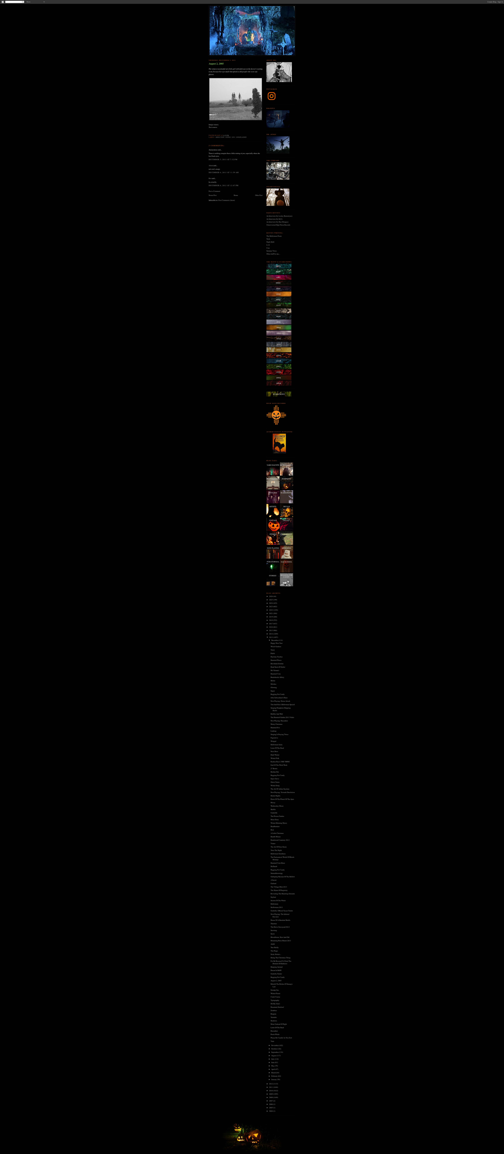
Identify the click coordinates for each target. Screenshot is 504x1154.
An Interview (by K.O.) (274, 219)
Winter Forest (275, 993)
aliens (228, 137)
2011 (271, 1087)
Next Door (274, 751)
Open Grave (275, 778)
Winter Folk (275, 758)
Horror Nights (275, 796)
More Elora (275, 819)
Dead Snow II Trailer (278, 667)
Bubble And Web (277, 714)
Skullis (273, 809)
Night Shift (270, 242)
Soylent (273, 897)
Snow (273, 934)
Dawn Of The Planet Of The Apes (282, 799)
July (273, 1059)
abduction (220, 137)
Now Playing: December (279, 721)
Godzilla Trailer (276, 974)
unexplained (241, 137)
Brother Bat (275, 772)
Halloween (274, 904)
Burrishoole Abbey (277, 677)
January (274, 1079)
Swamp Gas (275, 990)
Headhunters (275, 826)
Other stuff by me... (273, 254)
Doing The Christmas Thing (280, 957)
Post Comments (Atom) (226, 200)
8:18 (268, 245)
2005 (271, 1107)
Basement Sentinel (277, 1007)
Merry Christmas (276, 724)
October (274, 1049)
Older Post (258, 195)
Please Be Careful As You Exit (281, 1038)
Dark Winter (275, 755)
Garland (273, 883)
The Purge (274, 951)
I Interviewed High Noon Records (278, 225)
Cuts (268, 248)
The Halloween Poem (274, 236)
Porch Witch (275, 1034)
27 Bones (274, 768)
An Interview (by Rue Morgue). (277, 222)
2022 (271, 610)
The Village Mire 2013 (279, 887)
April (273, 1069)
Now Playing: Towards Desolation (283, 792)
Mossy (273, 802)
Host (272, 830)
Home (236, 195)
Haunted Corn (276, 674)
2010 (271, 1090)
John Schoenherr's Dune (279, 697)
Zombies (274, 1010)
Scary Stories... (276, 954)
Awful (273, 944)
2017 (271, 623)
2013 (271, 637)
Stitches (273, 684)
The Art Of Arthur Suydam (280, 789)
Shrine (273, 680)
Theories (274, 923)
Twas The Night (276, 850)
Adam (211, 165)
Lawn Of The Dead (277, 748)
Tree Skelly (275, 947)
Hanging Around (277, 967)
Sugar (273, 691)
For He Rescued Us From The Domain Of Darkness (281, 962)
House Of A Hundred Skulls (280, 920)
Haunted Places (276, 660)
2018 (271, 620)
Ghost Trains (275, 782)
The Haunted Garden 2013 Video (282, 717)
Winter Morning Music (279, 823)
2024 (271, 603)
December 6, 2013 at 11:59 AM (224, 172)
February (274, 1076)
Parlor (273, 653)
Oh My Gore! (275, 1003)
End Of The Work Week (279, 765)
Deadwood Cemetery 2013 (280, 840)
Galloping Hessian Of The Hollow (283, 876)
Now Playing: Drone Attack (280, 701)
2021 (271, 613)
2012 (271, 1084)
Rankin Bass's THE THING (280, 761)
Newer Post (213, 195)
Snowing (274, 930)
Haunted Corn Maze (278, 863)
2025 (271, 600)
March (273, 1072)
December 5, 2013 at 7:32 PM (223, 159)
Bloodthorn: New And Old (280, 937)
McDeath (274, 866)
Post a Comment (214, 191)
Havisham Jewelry (277, 663)
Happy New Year (276, 643)
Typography (275, 1000)
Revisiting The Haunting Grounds (283, 893)
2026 (271, 596)
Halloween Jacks (276, 744)
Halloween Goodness (278, 853)
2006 (271, 1104)
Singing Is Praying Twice (279, 734)
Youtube (274, 1017)
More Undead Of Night (279, 1024)
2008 (271, 1097)
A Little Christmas (277, 833)
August (274, 1055)
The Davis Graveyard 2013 (280, 927)
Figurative (274, 738)
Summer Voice (271, 251)
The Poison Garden (277, 816)
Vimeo (273, 843)
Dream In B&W (276, 970)
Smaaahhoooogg (277, 873)
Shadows (274, 1020)
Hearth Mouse (276, 836)
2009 (271, 1094)
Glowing (274, 687)
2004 (271, 1111)
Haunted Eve (275, 727)
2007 (271, 1101)
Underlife (274, 813)
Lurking (273, 731)
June (273, 1062)
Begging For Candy (278, 694)
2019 (271, 617)
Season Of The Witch (278, 900)
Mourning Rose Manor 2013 (281, 940)
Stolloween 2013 (277, 907)
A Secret (274, 880)
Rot (210, 178)
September (275, 1052)
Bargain (273, 1014)
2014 (271, 634)
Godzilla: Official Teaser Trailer (282, 910)
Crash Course (275, 997)
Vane (272, 1041)
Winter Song (275, 785)
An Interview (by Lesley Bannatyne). (279, 216)
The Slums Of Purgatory (279, 890)
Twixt (273, 650)
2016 (271, 627)
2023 (271, 606)
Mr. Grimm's (275, 670)
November (275, 1045)
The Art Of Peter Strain (279, 847)
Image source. (214, 124)
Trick (268, 239)
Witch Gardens (276, 646)
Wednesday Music (277, 806)
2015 (271, 630)
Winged (273, 741)
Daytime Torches (277, 657)
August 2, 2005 (216, 63)
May (273, 1066)
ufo (233, 137)
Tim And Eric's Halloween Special (283, 704)
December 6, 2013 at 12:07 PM (223, 185)
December (275, 640)
